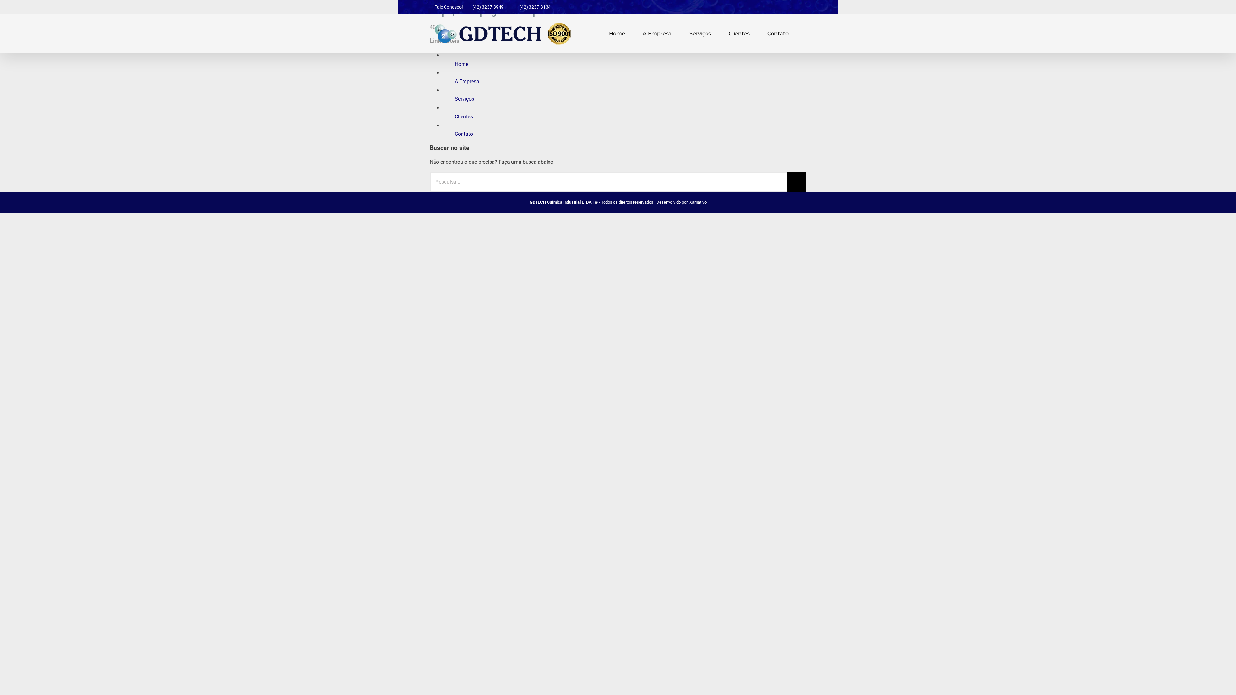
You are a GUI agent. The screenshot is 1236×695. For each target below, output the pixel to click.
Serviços (464, 99)
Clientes (464, 117)
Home (461, 64)
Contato (464, 134)
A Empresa (467, 82)
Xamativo (698, 202)
